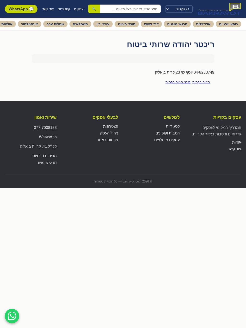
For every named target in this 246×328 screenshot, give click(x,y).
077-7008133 (45, 128)
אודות (236, 142)
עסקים (78, 9)
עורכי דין (103, 24)
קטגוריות (64, 9)
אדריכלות (203, 24)
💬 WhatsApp (21, 9)
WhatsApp (48, 137)
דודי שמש (151, 24)
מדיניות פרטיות (44, 156)
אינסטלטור (29, 24)
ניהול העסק (109, 133)
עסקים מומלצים (167, 140)
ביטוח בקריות (201, 82)
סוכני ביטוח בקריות (178, 82)
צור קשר (48, 9)
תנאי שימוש (47, 163)
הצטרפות (110, 126)
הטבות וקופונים (167, 133)
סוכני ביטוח (126, 24)
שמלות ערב (55, 24)
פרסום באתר (107, 140)
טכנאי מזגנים (177, 24)
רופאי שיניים (228, 24)
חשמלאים (80, 24)
